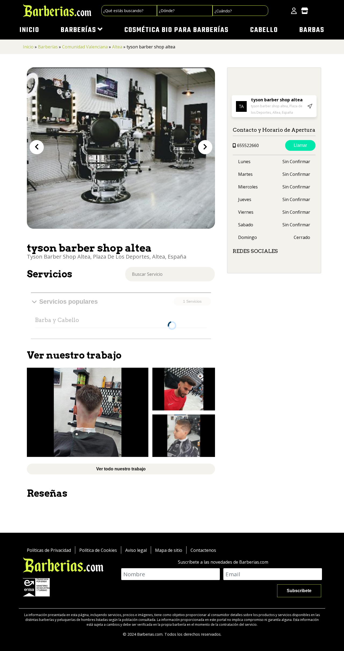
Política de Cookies (98, 550)
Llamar (300, 145)
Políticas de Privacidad (49, 550)
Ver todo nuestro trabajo (121, 469)
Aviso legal (136, 550)
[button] (37, 147)
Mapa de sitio (168, 550)
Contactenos (203, 550)
